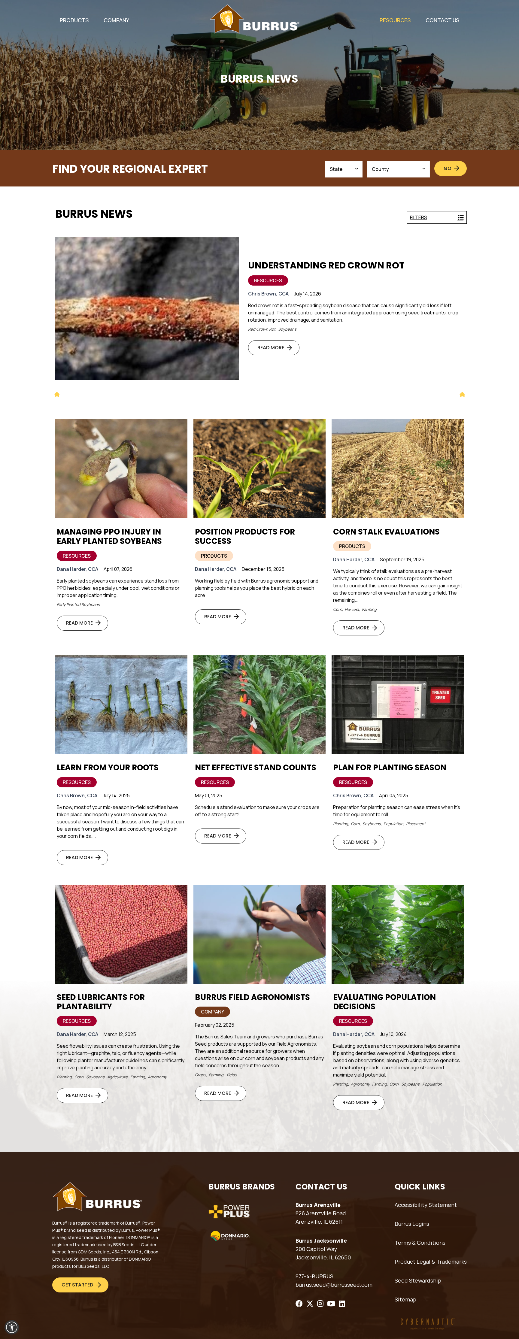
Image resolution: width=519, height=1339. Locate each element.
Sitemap (405, 1299)
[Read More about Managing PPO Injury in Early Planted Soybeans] (121, 468)
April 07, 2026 (118, 569)
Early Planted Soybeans (78, 605)
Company (212, 1011)
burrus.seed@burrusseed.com (334, 1284)
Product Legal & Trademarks (431, 1261)
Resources (268, 280)
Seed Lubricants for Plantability (101, 1002)
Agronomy (157, 1077)
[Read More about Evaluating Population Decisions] (398, 934)
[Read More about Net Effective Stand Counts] (259, 704)
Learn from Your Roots (108, 767)
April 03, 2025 (393, 795)
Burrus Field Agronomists (252, 997)
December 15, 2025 (263, 569)
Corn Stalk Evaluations (386, 532)
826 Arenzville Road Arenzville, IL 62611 (321, 1217)
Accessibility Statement (426, 1204)
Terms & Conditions (420, 1242)
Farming (369, 609)
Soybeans (287, 329)
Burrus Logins (412, 1223)
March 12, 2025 (120, 1034)
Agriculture (117, 1077)
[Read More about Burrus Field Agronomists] (259, 934)
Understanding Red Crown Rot (326, 265)
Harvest (352, 609)
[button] (11, 1327)
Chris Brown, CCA (268, 293)
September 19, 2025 (402, 559)
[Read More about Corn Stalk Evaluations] (398, 468)
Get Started (77, 1284)
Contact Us (442, 20)
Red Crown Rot (261, 329)
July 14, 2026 (307, 293)
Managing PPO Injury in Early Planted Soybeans (109, 536)
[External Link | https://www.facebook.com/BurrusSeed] (299, 1303)
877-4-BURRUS (314, 1276)
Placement (416, 824)
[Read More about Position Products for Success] (259, 468)
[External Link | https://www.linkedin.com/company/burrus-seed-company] (342, 1303)
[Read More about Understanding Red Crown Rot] (147, 308)
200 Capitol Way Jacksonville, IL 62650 (323, 1253)
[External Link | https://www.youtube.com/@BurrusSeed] (331, 1303)
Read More (270, 347)
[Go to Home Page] (254, 19)
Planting (340, 824)
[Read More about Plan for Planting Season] (398, 704)
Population (393, 824)
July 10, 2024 (393, 1034)
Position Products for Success (245, 536)
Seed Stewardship (418, 1280)
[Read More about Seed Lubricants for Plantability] (121, 934)
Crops (200, 1075)
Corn (337, 609)
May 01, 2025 (208, 795)
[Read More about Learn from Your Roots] (121, 704)
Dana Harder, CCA (77, 569)
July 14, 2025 (116, 795)
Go (447, 168)
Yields (231, 1075)
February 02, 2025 (214, 1025)
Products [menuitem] (74, 20)
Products (214, 556)
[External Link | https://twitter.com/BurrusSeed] (310, 1303)
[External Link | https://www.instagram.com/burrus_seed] (320, 1303)
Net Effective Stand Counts (255, 767)
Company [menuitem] (116, 20)
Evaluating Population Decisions (384, 1002)
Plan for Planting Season (389, 767)
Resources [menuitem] (395, 20)
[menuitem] (74, 20)
